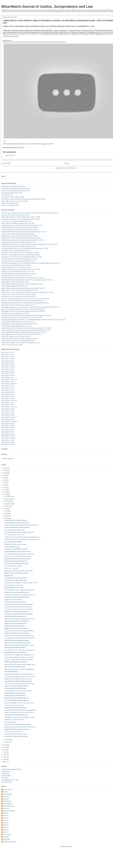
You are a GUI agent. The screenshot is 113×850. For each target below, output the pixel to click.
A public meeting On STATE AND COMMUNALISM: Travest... (21, 525)
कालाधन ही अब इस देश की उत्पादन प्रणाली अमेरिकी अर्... (17, 621)
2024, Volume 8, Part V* (8, 427)
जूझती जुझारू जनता (8, 575)
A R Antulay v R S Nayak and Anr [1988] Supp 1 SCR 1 (16, 221)
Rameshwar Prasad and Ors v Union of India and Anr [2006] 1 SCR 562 (21, 257)
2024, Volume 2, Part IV (8, 367)
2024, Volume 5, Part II (7, 388)
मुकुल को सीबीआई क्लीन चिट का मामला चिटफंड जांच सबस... (17, 551)
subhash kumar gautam (10, 841)
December (8, 496)
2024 (4, 473)
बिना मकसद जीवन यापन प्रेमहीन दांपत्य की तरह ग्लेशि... (16, 563)
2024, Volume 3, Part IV (8, 375)
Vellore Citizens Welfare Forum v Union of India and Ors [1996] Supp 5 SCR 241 (23, 231)
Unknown (5, 813)
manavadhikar (7, 834)
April (6, 516)
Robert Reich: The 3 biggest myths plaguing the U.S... (19, 655)
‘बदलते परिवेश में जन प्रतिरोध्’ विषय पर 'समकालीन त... (16, 549)
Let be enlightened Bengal (11, 547)
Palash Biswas (7, 801)
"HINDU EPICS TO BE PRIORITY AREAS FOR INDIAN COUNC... (22, 537)
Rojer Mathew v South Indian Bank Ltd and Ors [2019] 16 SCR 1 (19, 324)
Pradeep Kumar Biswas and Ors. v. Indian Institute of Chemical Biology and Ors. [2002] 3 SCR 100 (29, 244)
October (7, 501)
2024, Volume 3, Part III (8, 373)
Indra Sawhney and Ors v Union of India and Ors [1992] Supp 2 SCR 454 (21, 225)
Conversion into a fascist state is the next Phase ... (18, 607)
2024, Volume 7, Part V (7, 411)
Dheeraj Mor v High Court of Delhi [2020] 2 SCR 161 (16, 336)
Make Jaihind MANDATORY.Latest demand (16, 523)
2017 (4, 490)
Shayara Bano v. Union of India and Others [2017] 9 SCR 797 (18, 296)
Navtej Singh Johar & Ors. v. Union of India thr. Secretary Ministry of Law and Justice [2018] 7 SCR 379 (30, 307)
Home (66, 163)
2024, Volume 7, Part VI (8, 413)
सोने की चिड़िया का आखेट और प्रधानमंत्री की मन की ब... (16, 597)
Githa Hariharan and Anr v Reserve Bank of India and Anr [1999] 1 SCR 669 (22, 240)
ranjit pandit (6, 839)
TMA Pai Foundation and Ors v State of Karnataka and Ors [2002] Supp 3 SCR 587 (24, 248)
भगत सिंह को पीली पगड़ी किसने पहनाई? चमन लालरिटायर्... (17, 527)
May (6, 513)
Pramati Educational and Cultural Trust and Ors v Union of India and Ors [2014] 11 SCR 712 (27, 280)
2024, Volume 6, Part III (8, 398)
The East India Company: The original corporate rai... (19, 657)
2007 (4, 762)
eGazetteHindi (5, 773)
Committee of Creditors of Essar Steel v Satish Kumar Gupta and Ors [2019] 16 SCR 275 (26, 328)
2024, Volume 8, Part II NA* (9, 421)
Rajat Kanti (6, 808)
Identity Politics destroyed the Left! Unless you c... (18, 679)
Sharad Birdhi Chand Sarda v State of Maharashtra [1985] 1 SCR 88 (20, 219)
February (7, 739)
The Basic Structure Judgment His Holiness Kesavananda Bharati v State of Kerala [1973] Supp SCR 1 (30, 213)
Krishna (5, 792)
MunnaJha (6, 799)
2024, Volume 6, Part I (7, 394)
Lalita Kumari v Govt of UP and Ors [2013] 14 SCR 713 (16, 275)
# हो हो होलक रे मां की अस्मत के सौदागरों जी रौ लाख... (16, 736)
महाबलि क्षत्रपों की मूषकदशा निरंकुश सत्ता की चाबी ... (15, 707)
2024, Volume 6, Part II (7, 396)
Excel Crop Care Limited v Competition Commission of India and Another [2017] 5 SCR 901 (27, 292)
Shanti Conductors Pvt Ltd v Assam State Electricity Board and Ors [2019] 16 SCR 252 (25, 330)
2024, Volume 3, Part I (7, 369)
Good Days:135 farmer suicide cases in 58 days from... (19, 650)
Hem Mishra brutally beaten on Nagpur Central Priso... (19, 532)
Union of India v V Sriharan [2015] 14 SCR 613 (14, 286)
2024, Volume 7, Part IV (8, 409)
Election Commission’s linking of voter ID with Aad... (19, 635)
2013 (4, 747)
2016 (4, 492)
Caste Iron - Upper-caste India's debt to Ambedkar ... (19, 659)
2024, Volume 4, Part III (8, 381)
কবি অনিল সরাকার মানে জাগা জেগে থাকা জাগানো (14, 705)
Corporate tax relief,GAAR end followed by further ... (19, 614)
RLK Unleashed (7, 803)
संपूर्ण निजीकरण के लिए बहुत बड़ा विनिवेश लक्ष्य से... (15, 616)
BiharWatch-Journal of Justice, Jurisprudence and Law (47, 6)
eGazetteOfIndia (6, 775)
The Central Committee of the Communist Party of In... (20, 595)
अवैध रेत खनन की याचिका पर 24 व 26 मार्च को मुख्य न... (17, 633)
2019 (4, 485)
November (8, 499)
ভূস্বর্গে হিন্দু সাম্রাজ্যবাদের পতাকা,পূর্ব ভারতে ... (13, 732)
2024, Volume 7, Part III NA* (9, 407)
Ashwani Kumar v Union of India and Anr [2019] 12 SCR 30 (18, 322)
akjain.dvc (6, 830)
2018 (4, 487)
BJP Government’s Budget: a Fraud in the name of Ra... (20, 676)
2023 (4, 475)
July (6, 508)
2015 (4, 494)
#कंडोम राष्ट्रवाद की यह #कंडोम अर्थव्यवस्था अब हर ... (16, 715)
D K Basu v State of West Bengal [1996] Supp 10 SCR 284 (17, 234)
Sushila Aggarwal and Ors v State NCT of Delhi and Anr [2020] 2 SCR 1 (21, 334)
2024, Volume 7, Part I (7, 402)
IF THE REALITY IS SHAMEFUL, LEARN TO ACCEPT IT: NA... (21, 583)
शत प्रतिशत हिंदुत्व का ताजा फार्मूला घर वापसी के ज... (16, 520)
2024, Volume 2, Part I (7, 361)
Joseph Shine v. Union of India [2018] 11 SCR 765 (15, 313)
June (6, 511)
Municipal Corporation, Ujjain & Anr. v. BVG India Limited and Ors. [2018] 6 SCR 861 (25, 303)
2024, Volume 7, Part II (7, 404)
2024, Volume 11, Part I (8, 440)
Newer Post (7, 163)
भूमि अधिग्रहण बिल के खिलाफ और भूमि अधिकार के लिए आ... (17, 559)
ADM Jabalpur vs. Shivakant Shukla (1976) (13, 186)
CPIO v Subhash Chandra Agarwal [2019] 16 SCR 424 (16, 326)
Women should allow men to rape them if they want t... (20, 727)
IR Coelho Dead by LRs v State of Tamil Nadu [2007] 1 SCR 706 (19, 259)
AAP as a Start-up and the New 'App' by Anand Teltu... (19, 683)
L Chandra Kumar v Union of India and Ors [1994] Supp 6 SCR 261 (20, 229)
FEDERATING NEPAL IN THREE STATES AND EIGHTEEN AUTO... (22, 539)
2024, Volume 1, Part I (7, 352)
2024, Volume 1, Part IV (8, 358)
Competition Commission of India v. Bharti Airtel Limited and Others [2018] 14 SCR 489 (26, 315)
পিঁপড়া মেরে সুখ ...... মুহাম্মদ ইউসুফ (11, 568)
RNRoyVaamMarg (8, 806)
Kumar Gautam (7, 794)
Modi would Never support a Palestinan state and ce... (19, 619)
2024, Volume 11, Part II (8, 442)
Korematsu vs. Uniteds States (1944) (11, 193)
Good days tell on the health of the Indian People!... (19, 571)
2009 (4, 757)
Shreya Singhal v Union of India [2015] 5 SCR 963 (15, 282)
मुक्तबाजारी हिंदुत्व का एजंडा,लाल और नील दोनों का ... (16, 652)
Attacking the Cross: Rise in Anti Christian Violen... (18, 556)
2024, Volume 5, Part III (8, 390)
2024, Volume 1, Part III (8, 356)
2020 (4, 482)
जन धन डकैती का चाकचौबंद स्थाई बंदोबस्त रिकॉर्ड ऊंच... (16, 700)
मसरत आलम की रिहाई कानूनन (11, 671)
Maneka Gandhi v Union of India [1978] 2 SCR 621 (15, 215)
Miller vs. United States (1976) (9, 203)
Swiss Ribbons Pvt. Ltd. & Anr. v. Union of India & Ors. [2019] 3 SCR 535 (21, 317)
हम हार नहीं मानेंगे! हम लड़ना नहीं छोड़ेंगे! (13, 542)
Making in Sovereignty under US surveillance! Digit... (19, 674)
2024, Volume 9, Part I (7, 430)
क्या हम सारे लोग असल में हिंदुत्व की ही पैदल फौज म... (16, 580)
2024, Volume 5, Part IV (8, 392)
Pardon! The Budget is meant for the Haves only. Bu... (19, 703)
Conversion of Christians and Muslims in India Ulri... (18, 609)
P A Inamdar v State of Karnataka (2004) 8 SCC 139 (16, 250)
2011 (4, 752)
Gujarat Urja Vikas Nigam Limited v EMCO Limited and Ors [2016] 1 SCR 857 (23, 288)
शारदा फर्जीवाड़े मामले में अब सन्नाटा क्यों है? (13, 587)
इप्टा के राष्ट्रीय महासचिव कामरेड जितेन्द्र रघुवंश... (15, 688)
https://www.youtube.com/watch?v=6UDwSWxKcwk (21, 34)
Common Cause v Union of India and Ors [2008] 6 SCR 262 (18, 261)
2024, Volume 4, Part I (7, 377)
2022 (4, 477)
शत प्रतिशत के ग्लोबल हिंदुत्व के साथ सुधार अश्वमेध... (16, 662)
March (7, 518)
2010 (4, 754)
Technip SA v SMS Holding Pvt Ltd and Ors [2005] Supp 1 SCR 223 (20, 252)
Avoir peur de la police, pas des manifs (15, 544)
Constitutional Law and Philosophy (11, 769)
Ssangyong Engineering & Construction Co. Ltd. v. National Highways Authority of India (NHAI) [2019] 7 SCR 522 (33, 319)
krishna (5, 832)
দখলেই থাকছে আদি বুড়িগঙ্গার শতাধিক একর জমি (14, 534)
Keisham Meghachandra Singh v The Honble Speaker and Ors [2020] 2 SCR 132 (24, 332)
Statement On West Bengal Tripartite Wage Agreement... (20, 710)
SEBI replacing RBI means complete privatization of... (19, 590)
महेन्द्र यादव (5, 827)
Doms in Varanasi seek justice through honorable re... (19, 631)
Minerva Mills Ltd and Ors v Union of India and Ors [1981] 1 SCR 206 (20, 217)
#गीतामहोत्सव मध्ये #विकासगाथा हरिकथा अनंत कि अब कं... (17, 729)
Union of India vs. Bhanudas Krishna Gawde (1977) (15, 188)
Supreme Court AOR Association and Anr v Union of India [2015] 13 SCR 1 (22, 284)
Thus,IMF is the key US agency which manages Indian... (20, 664)
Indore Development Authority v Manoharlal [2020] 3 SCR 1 (18, 340)
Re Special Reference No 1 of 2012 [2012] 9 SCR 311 (16, 267)
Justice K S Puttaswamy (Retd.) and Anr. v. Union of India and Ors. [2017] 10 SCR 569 (25, 299)
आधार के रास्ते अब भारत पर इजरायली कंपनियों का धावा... (16, 592)
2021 (4, 480)
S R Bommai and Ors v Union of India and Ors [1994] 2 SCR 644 (19, 227)
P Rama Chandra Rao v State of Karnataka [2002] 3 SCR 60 (18, 246)
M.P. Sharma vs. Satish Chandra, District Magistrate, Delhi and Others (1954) (23, 199)
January (7, 742)
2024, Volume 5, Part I (7, 386)
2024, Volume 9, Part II (7, 432)
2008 (4, 759)
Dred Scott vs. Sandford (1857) (10, 205)
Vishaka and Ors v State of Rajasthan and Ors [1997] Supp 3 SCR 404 (21, 238)
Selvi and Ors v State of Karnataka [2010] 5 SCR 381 (16, 265)
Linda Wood (4, 777)
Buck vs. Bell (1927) (6, 195)
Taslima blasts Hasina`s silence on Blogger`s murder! (19, 717)
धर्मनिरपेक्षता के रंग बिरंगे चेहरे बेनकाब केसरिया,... (14, 626)
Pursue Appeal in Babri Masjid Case (14, 530)
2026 (4, 468)
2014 (4, 745)
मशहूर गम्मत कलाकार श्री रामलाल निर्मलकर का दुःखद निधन (17, 643)
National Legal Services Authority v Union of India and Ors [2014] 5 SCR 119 (23, 278)
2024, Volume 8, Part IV (8, 425)
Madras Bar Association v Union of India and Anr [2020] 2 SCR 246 (20, 342)
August (7, 506)
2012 (4, 750)
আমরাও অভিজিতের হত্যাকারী (10, 722)
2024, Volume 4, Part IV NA (9, 383)
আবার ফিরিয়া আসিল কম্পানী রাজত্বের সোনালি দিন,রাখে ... (16, 734)
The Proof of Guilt (6, 782)
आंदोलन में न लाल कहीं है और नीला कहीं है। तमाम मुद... (16, 686)
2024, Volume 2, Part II (7, 363)
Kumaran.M (6, 796)
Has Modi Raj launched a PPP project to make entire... (19, 638)
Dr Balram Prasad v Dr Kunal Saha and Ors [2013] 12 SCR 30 (18, 273)
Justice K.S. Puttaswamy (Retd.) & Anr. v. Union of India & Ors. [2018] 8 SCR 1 (23, 309)
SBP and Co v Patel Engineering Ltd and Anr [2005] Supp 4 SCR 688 (20, 255)
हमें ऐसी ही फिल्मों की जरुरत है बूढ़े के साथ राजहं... (15, 693)
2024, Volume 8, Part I (7, 419)
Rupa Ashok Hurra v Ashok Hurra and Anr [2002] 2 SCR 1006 (18, 242)
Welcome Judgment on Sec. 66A (13, 585)
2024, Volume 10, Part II (8, 436)
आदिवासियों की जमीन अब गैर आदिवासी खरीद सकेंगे (15, 623)
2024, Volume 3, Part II (7, 371)
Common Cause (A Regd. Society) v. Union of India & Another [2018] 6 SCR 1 (23, 301)
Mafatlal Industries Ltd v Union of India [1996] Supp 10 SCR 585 (19, 236)
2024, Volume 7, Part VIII (8, 417)
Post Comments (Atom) (70, 168)
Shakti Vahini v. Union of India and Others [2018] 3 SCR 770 (18, 305)
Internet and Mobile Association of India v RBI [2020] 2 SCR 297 (19, 338)
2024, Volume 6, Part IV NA (9, 400)
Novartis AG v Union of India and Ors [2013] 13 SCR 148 (17, 271)
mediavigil (6, 837)
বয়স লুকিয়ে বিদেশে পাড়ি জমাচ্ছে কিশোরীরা (12, 599)
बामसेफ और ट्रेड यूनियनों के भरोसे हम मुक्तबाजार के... (16, 561)
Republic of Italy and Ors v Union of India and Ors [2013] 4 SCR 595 (20, 269)
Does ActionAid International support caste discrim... (19, 554)
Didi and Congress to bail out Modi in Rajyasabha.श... (19, 669)
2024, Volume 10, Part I (8, 434)
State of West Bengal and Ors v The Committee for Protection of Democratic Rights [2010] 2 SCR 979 (30, 263)
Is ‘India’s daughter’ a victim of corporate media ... (18, 691)
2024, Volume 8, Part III (8, 423)
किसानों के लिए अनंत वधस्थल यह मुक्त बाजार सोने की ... (16, 611)
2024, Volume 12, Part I (8, 444)
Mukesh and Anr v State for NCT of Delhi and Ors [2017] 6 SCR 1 (19, 290)
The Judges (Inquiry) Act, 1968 (9, 780)
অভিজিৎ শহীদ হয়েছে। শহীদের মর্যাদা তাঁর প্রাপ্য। (14, 719)
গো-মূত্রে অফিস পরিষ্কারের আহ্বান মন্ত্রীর (13, 566)
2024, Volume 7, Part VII (8, 415)
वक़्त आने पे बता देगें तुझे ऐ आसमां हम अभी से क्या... (15, 602)
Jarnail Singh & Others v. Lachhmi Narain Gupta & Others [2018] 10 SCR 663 (23, 311)
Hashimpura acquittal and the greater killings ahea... (19, 604)
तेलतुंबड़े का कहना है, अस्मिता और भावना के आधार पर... (16, 628)
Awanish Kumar (7, 789)
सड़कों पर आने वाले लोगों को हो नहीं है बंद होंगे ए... (15, 667)
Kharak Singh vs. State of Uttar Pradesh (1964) (14, 201)
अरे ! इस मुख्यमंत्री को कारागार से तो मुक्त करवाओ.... (15, 578)
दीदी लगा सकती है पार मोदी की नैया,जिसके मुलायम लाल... (16, 698)
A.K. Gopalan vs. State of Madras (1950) (12, 197)
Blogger (69, 846)
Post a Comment (10, 155)
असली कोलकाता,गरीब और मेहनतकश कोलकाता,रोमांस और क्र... (18, 681)
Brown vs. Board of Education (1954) (11, 345)
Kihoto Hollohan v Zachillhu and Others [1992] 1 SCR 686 (17, 223)
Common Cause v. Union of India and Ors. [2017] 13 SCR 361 (18, 294)
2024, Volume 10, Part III (8, 438)
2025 (4, 470)
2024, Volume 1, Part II (7, 354)
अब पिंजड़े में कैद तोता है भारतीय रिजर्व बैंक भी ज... (15, 695)
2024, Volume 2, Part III (8, 365)
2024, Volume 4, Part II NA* (9, 379)
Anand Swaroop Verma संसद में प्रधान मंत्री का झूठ (17, 724)
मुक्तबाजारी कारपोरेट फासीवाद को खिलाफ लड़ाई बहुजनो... (16, 640)
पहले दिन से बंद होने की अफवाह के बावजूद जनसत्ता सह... (16, 573)
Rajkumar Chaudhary (9, 811)
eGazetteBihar (5, 771)
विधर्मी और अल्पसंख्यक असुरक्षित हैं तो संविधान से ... (15, 647)
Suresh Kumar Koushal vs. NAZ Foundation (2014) (15, 190)
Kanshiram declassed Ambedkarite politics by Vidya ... (19, 645)
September (8, 504)
